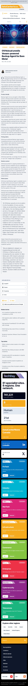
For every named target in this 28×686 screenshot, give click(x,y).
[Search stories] (25, 640)
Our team (5, 666)
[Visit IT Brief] (10, 563)
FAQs (4, 660)
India (16, 627)
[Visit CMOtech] (10, 502)
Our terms (5, 670)
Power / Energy (14, 16)
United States (7, 633)
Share (5, 300)
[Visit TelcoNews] (10, 603)
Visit (4, 475)
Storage (23, 18)
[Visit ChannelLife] (10, 482)
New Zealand (7, 630)
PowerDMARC (21, 684)
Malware (11, 47)
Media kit (12, 475)
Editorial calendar (7, 653)
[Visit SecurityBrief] (10, 582)
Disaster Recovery (14, 13)
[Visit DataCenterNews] (10, 522)
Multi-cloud (22, 13)
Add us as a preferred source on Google (13, 304)
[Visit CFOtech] (10, 461)
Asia (5, 627)
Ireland (21, 627)
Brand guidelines (7, 647)
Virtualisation (20, 47)
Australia (10, 627)
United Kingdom (16, 630)
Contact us (5, 650)
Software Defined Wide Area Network (11, 18)
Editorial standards (7, 657)
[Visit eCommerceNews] (10, 542)
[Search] (20, 22)
